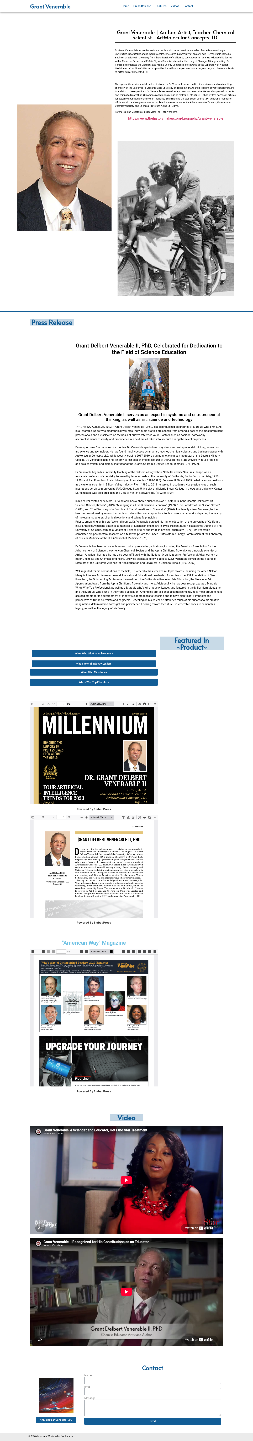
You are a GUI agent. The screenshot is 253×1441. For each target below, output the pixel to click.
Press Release (142, 6)
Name (88, 1375)
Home (125, 6)
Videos (175, 6)
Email (87, 1386)
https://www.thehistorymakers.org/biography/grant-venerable (175, 118)
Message (89, 1398)
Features (160, 6)
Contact (188, 6)
